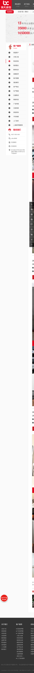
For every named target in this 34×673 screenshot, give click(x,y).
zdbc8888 (14, 138)
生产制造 (16, 91)
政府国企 (16, 65)
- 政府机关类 (19, 640)
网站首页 (18, 5)
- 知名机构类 (19, 638)
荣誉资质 (3, 631)
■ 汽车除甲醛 (19, 631)
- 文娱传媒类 (19, 654)
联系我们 (3, 649)
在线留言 (13, 142)
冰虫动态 (3, 633)
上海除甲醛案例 (18, 125)
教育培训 (16, 69)
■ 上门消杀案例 (20, 658)
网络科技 (16, 99)
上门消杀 (16, 121)
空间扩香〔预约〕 (23, 12)
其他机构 (16, 112)
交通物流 (16, 95)
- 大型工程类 (19, 635)
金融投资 (16, 74)
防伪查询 (3, 642)
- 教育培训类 (19, 642)
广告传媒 (16, 104)
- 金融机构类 (19, 644)
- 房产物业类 (19, 647)
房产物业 (16, 86)
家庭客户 (16, 52)
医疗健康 (16, 78)
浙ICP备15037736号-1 (25, 670)
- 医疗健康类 (19, 651)
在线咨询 (13, 146)
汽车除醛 (16, 116)
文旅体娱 (16, 108)
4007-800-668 (15, 134)
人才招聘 (3, 647)
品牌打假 (3, 640)
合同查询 (3, 644)
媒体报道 (3, 638)
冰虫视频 (3, 635)
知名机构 (16, 61)
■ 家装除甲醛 (19, 628)
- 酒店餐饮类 (19, 649)
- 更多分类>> (19, 656)
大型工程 (16, 57)
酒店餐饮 (16, 82)
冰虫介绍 (3, 628)
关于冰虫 (27, 5)
